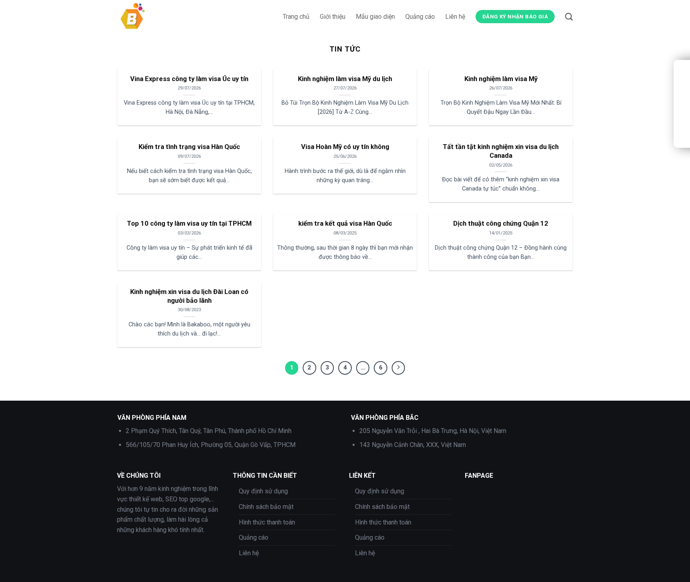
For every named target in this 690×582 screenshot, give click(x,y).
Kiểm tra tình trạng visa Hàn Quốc (189, 147)
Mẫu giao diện (375, 16)
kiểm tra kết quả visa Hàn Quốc (345, 223)
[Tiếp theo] (398, 368)
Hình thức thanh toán (267, 522)
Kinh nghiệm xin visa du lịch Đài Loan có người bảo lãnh (189, 296)
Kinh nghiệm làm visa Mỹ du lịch (345, 79)
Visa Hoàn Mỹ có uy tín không (345, 147)
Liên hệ (455, 16)
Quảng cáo (420, 16)
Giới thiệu (332, 16)
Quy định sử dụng (263, 491)
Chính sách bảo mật (266, 506)
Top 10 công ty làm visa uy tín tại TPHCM (189, 223)
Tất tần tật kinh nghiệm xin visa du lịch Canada (501, 151)
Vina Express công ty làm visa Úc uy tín (189, 79)
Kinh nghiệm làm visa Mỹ (500, 79)
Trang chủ (296, 16)
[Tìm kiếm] (569, 16)
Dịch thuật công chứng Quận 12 (500, 223)
